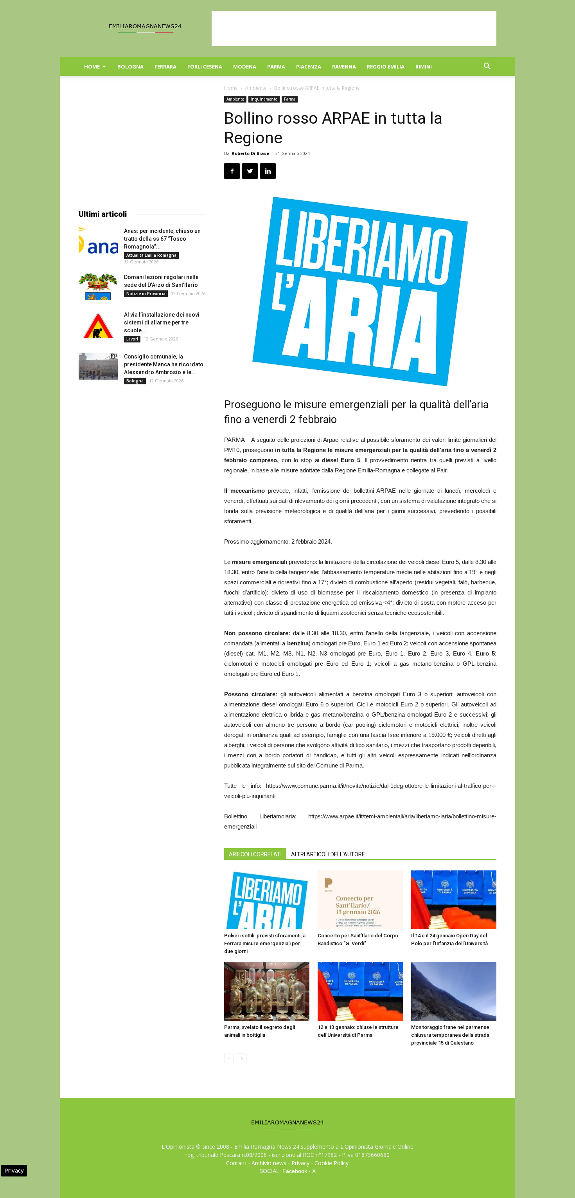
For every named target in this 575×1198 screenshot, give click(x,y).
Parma (276, 66)
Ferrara (165, 66)
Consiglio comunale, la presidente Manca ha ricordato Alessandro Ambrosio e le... (163, 364)
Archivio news (269, 1163)
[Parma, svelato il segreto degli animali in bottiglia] (266, 991)
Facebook (294, 1171)
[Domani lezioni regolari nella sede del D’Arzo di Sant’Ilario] (98, 286)
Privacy (300, 1163)
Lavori (132, 339)
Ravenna (344, 66)
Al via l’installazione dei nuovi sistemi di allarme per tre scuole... (161, 322)
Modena (244, 66)
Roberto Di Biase (250, 153)
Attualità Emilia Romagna (151, 255)
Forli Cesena (204, 66)
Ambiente (256, 88)
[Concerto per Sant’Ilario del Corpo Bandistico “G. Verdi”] (360, 899)
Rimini (423, 66)
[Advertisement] (354, 28)
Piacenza (308, 66)
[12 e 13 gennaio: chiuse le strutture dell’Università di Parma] (360, 991)
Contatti (236, 1163)
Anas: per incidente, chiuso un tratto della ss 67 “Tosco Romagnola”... (162, 239)
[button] (487, 67)
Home (92, 66)
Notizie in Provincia (145, 293)
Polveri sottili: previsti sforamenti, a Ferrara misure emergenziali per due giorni (264, 943)
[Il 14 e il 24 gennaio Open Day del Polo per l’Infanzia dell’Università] (453, 899)
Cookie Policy (331, 1163)
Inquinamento (264, 99)
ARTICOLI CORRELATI (255, 854)
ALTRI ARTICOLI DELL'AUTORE (328, 854)
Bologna (130, 66)
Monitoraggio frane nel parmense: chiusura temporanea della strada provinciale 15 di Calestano (451, 1035)
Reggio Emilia (385, 66)
